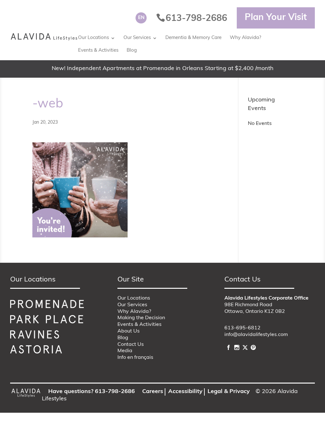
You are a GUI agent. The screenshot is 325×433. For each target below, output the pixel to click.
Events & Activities (98, 50)
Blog (132, 50)
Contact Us (130, 344)
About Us (128, 331)
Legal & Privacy (229, 392)
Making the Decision (141, 317)
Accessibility (185, 392)
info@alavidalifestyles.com (256, 334)
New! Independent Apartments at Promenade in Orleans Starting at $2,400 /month (163, 69)
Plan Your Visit (276, 17)
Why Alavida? (245, 38)
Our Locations (93, 38)
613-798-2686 (115, 392)
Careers (152, 392)
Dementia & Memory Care (193, 38)
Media (124, 350)
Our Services (137, 38)
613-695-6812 (242, 328)
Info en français (135, 357)
